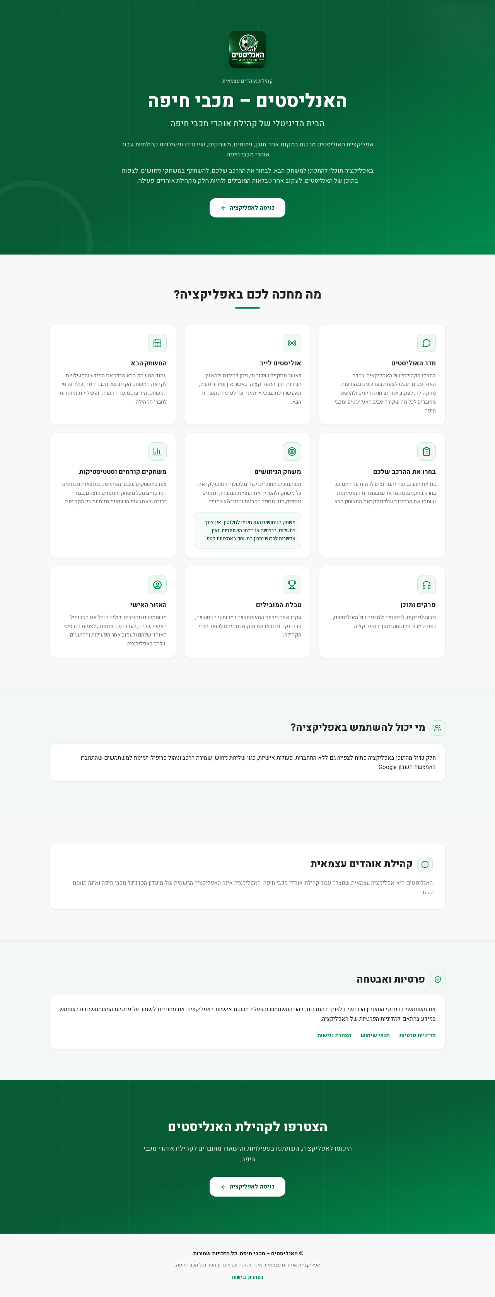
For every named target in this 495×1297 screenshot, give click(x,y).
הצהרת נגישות (334, 1035)
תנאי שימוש (375, 1035)
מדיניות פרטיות (417, 1035)
